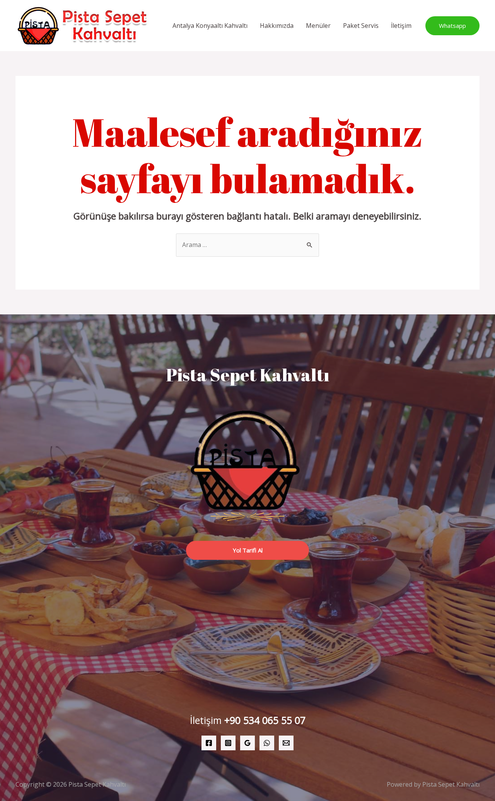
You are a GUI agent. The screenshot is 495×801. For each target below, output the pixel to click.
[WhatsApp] (266, 743)
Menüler (318, 25)
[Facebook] (208, 743)
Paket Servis (361, 25)
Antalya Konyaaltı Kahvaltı (210, 25)
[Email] (286, 743)
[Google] (247, 743)
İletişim (401, 25)
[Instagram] (228, 743)
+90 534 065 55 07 (265, 720)
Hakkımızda (277, 25)
